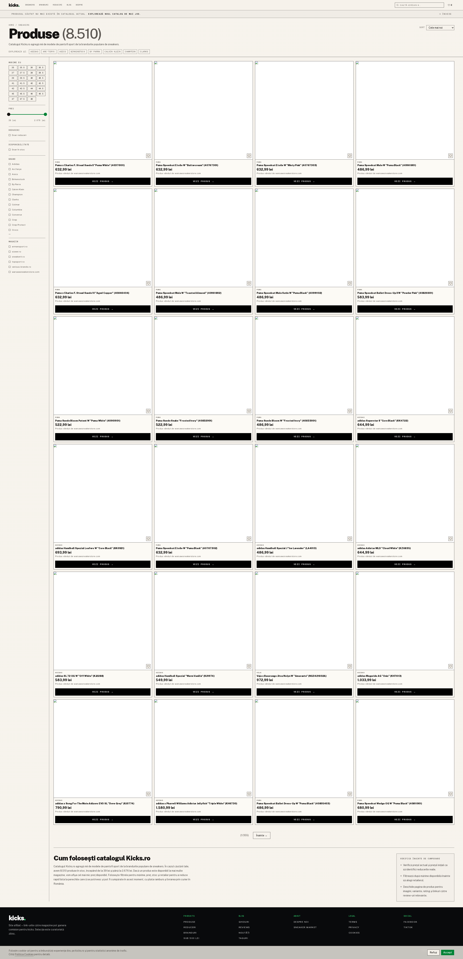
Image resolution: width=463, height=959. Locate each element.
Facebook (410, 922)
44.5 (41, 88)
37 (13, 73)
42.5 (41, 83)
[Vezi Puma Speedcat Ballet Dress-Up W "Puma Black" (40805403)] (304, 749)
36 (32, 67)
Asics (63, 51)
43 (13, 88)
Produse (189, 922)
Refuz (433, 952)
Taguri (243, 938)
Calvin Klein (112, 51)
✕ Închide (445, 14)
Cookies (354, 933)
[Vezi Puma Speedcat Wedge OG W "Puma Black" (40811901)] (405, 749)
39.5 (22, 78)
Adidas (34, 51)
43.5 (22, 88)
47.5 (22, 99)
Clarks (144, 51)
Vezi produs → (103, 181)
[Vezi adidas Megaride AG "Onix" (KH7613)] (405, 621)
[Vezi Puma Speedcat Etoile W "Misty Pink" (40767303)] (304, 110)
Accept (447, 952)
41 (13, 83)
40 (32, 78)
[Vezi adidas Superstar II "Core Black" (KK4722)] (405, 366)
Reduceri (57, 5)
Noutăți (244, 933)
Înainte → (261, 835)
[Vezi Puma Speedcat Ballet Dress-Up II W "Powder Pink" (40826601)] (405, 238)
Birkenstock (78, 51)
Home (11, 25)
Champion (130, 51)
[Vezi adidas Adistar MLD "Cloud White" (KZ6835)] (405, 493)
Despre (79, 5)
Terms (353, 922)
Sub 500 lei (191, 938)
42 (32, 83)
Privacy (354, 927)
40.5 (41, 78)
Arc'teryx (49, 51)
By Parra (95, 51)
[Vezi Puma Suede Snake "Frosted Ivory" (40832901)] (203, 366)
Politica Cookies (24, 954)
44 (32, 88)
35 (13, 67)
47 (13, 99)
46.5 (41, 94)
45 (13, 94)
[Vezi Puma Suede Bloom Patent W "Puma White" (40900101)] (103, 366)
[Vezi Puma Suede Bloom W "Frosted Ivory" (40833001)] (304, 366)
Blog (69, 5)
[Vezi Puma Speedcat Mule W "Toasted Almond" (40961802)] (203, 238)
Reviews (244, 927)
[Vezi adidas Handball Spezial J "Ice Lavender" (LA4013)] (304, 493)
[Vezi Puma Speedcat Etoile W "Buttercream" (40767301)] (203, 110)
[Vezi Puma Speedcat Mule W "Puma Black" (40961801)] (405, 110)
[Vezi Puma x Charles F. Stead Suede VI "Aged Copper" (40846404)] (103, 238)
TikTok (408, 927)
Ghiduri (244, 922)
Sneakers (30, 5)
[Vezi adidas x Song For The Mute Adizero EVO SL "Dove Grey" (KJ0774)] (103, 749)
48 (32, 99)
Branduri (43, 5)
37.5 (22, 73)
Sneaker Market (305, 927)
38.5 (41, 73)
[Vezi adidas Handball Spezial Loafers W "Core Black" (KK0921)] (103, 493)
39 (13, 78)
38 (32, 73)
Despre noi (301, 922)
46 (32, 94)
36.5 (41, 67)
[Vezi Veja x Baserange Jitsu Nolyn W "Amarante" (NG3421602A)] (304, 621)
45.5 (22, 94)
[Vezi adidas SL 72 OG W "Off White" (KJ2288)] (103, 621)
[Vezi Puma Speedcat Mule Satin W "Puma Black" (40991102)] (304, 238)
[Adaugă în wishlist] (148, 156)
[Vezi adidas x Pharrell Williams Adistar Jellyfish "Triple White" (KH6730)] (203, 749)
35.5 (22, 67)
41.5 (22, 83)
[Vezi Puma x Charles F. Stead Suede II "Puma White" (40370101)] (103, 110)
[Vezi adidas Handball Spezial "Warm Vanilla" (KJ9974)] (203, 621)
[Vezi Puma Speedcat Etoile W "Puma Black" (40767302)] (203, 493)
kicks (14, 5)
